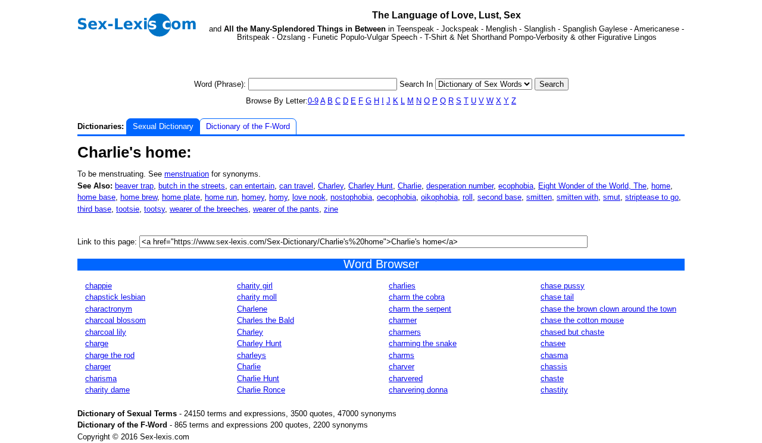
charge (96, 343)
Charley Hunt (370, 185)
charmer (403, 320)
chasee (553, 343)
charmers (405, 332)
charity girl (255, 285)
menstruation (186, 173)
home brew (138, 197)
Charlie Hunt (258, 378)
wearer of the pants (286, 209)
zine (331, 209)
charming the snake (423, 343)
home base (96, 197)
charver (401, 366)
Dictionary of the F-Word (248, 126)
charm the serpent (420, 308)
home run (221, 197)
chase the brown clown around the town (608, 308)
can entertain (252, 185)
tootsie (127, 209)
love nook (309, 197)
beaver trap (134, 185)
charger (98, 366)
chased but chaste (572, 332)
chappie (98, 285)
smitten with (577, 197)
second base (499, 197)
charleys (251, 355)
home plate (181, 197)
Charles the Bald (265, 320)
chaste (552, 378)
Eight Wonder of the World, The (592, 185)
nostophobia (351, 197)
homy (278, 197)
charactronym (108, 308)
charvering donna (418, 389)
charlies (402, 285)
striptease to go (652, 197)
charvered (406, 378)
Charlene (252, 308)
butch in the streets (191, 185)
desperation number (460, 185)
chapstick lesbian (115, 297)
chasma (554, 355)
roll (468, 197)
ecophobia (515, 185)
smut (611, 197)
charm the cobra (417, 297)
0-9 (313, 100)
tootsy (154, 209)
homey (253, 197)
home (660, 185)
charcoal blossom (115, 320)
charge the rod (110, 355)
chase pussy (563, 285)
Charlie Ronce (261, 389)
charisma (101, 378)
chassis (554, 366)
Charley (330, 185)
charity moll (257, 297)
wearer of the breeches (209, 209)
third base (94, 209)
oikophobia (439, 197)
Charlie (409, 185)
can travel (296, 185)
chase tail (557, 297)
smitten (539, 197)
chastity (554, 389)
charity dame (107, 389)
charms (401, 355)
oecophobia (396, 197)
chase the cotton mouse (582, 320)
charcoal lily (105, 332)
